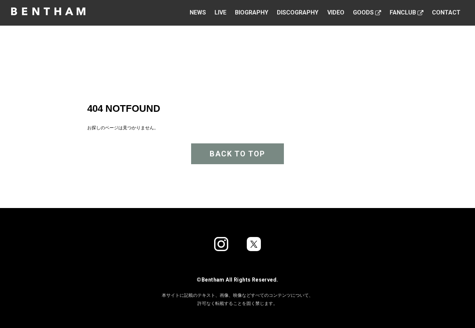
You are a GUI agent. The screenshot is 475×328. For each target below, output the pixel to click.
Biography (251, 12)
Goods (363, 12)
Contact (446, 12)
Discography (297, 12)
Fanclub (403, 12)
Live (220, 12)
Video (335, 12)
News (198, 12)
